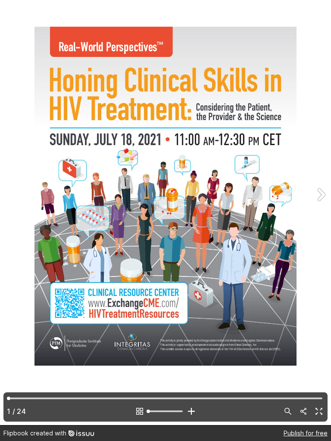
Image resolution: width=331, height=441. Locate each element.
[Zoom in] (191, 411)
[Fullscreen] (319, 411)
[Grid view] (140, 411)
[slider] (165, 411)
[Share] (303, 411)
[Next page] (320, 212)
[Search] (288, 411)
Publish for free (306, 433)
